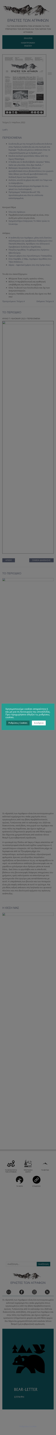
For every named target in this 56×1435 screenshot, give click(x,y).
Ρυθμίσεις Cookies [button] (17, 722)
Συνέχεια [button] (39, 722)
